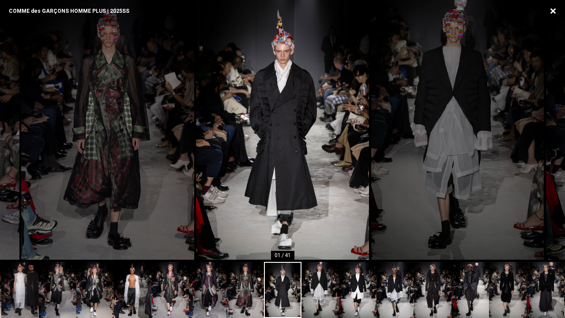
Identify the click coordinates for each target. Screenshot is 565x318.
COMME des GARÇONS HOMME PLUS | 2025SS (69, 11)
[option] (282, 130)
